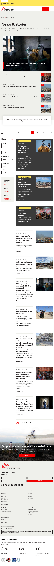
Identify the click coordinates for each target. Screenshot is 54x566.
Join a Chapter (30, 498)
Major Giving (3, 498)
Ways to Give (3, 496)
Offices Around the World (6, 511)
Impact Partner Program (5, 499)
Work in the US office (32, 509)
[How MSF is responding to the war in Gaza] (34, 188)
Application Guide (31, 512)
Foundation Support (5, 502)
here (5, 184)
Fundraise (30, 493)
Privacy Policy (4, 521)
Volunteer (30, 496)
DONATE (45, 9)
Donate (27, 455)
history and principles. (33, 121)
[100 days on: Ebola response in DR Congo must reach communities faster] (34, 290)
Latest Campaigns (31, 491)
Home (3, 17)
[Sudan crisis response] (34, 216)
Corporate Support (4, 504)
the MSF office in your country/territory (7, 198)
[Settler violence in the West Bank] (34, 317)
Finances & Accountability (6, 495)
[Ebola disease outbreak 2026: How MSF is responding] (34, 155)
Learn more (4, 5)
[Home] (14, 9)
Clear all (12, 139)
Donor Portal (3, 493)
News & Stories (4, 509)
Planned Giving (4, 501)
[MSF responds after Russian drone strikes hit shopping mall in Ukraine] (27, 88)
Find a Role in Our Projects (33, 511)
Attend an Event (31, 495)
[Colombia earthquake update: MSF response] (27, 109)
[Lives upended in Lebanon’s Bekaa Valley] (34, 406)
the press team (7, 190)
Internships (30, 514)
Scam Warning (4, 522)
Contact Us (3, 519)
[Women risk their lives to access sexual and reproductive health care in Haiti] (27, 77)
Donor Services (4, 491)
